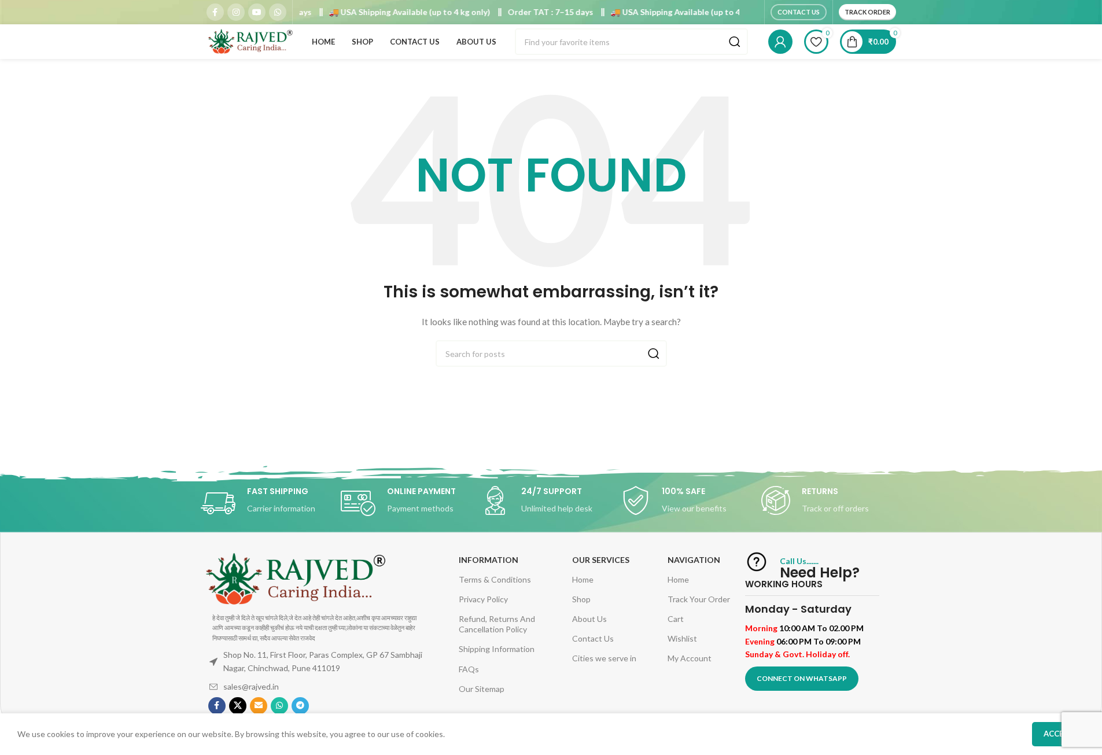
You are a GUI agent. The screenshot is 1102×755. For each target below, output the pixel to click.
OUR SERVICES (600, 560)
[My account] (780, 41)
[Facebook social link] (215, 12)
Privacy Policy (483, 599)
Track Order (867, 12)
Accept (1058, 733)
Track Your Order (699, 599)
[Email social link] (258, 706)
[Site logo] (250, 41)
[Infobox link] (271, 503)
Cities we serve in (604, 658)
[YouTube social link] (257, 12)
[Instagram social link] (236, 12)
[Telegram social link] (300, 706)
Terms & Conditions (495, 579)
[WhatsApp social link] (277, 12)
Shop (581, 599)
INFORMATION (488, 560)
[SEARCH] (734, 41)
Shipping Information (497, 649)
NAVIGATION (694, 560)
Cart (676, 619)
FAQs (469, 669)
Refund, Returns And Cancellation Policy (497, 624)
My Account (690, 658)
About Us (589, 619)
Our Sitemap (481, 689)
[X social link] (237, 706)
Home (583, 579)
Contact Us (798, 12)
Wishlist (682, 638)
